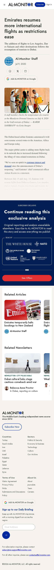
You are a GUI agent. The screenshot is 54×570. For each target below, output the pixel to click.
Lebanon (5, 468)
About (30, 481)
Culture (30, 450)
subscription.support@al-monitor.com (16, 549)
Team (30, 488)
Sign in (49, 4)
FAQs (4, 488)
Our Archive (33, 454)
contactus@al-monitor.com (39, 555)
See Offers (27, 278)
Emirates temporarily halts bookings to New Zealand (18, 324)
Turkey (4, 440)
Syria (4, 472)
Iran (3, 447)
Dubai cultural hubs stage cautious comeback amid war (20, 380)
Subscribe (40, 4)
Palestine (5, 457)
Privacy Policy (7, 484)
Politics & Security (35, 440)
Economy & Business (36, 443)
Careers (31, 491)
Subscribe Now (12, 426)
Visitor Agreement (9, 481)
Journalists (31, 484)
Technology (32, 447)
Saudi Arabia (7, 443)
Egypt (4, 461)
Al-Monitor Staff (27, 58)
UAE (4, 450)
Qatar (4, 465)
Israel (4, 454)
